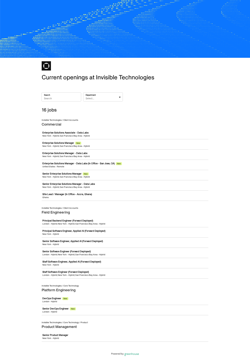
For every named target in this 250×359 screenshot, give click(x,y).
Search (47, 95)
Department (91, 95)
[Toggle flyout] (120, 97)
